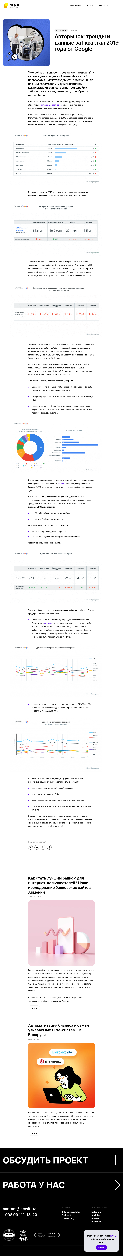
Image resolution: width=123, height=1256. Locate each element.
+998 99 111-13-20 (20, 1214)
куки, (113, 1235)
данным (61, 484)
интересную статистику (51, 105)
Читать (34, 1008)
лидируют (48, 623)
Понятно (101, 1248)
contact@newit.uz (19, 1208)
